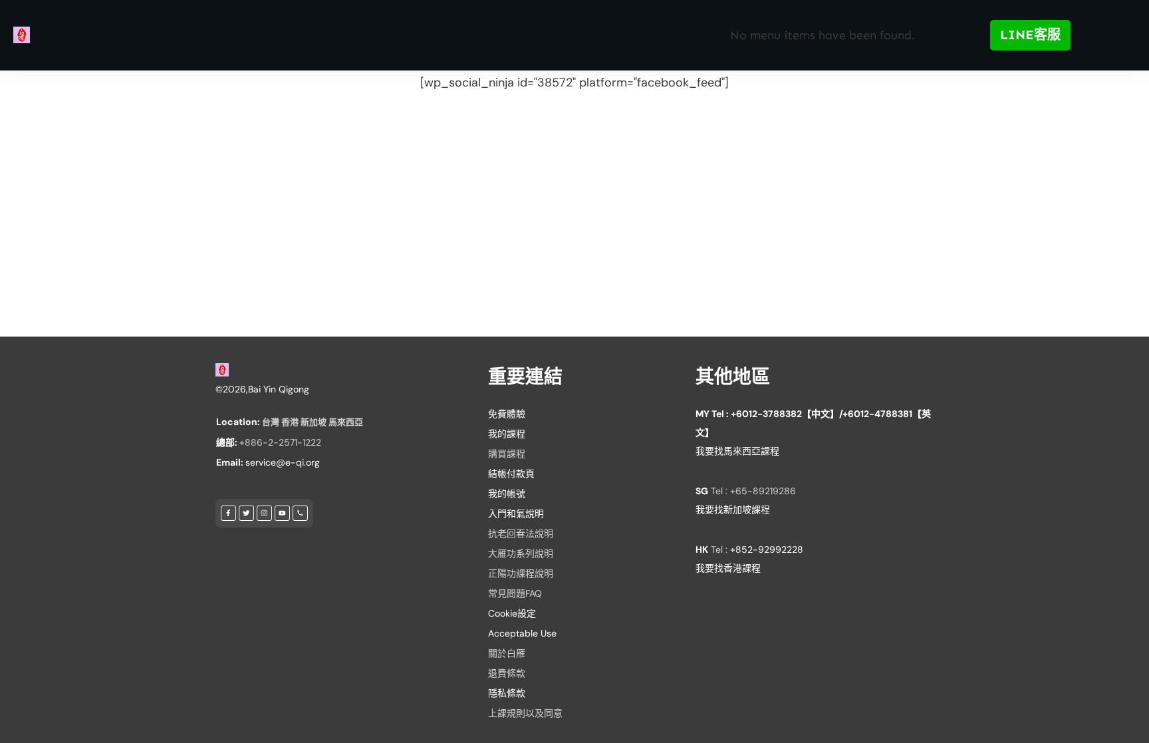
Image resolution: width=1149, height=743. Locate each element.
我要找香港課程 (728, 568)
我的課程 (506, 434)
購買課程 (506, 454)
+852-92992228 (766, 549)
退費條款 (506, 673)
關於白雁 (506, 653)
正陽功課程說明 (520, 573)
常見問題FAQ (515, 593)
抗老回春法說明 (520, 533)
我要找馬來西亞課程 (737, 451)
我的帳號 (506, 494)
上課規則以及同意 (525, 713)
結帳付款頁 (511, 474)
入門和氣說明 (516, 514)
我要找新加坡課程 (733, 510)
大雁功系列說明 (520, 553)
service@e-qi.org (282, 462)
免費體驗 (506, 414)
